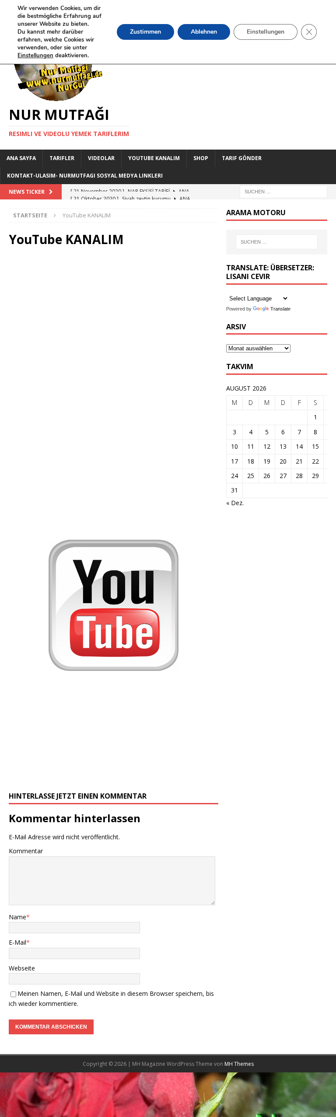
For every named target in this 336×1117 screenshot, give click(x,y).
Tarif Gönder (242, 158)
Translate (280, 308)
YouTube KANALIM (154, 158)
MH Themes (239, 1064)
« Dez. (235, 503)
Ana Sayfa (21, 158)
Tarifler (61, 158)
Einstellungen (265, 32)
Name (17, 917)
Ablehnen (204, 32)
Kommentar (26, 851)
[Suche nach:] (283, 191)
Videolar (101, 158)
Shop (200, 158)
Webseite (22, 968)
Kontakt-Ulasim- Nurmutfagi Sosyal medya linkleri (85, 175)
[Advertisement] (113, 387)
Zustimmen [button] (145, 32)
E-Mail (17, 942)
